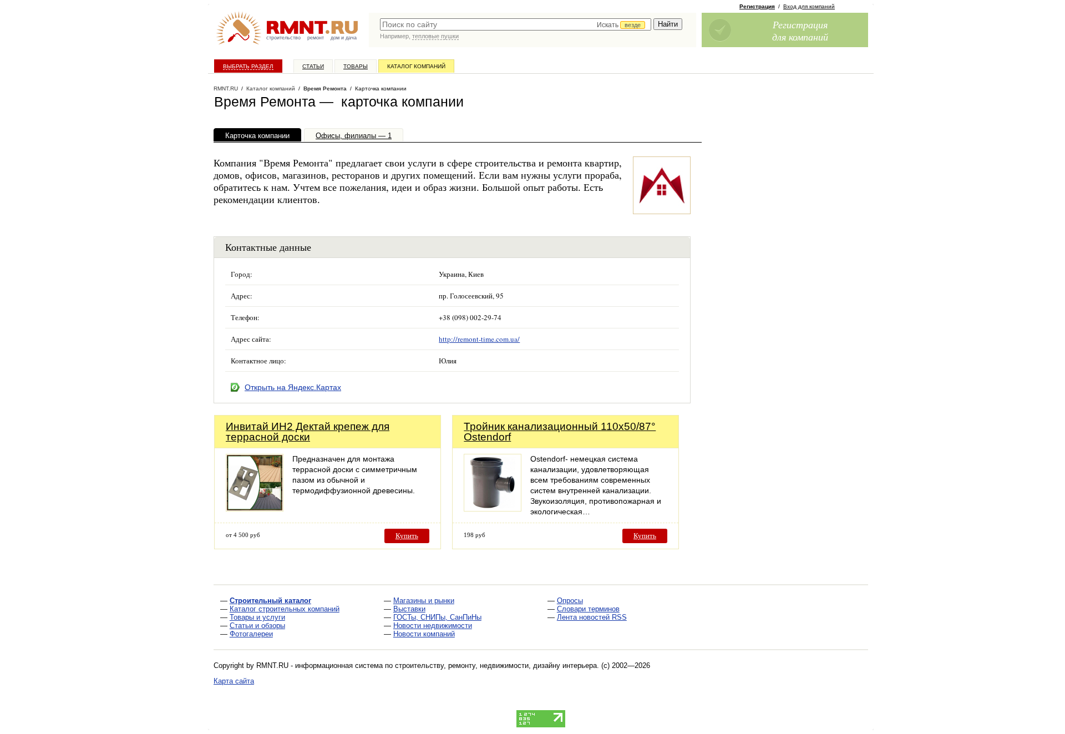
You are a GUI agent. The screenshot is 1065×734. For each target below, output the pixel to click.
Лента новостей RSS (592, 617)
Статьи (313, 66)
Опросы (570, 600)
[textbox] (515, 24)
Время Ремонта (325, 88)
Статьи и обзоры (257, 625)
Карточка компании (257, 135)
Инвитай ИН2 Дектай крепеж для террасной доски (307, 432)
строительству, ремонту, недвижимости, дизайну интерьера (496, 665)
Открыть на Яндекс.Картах (293, 387)
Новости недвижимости (432, 625)
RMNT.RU (226, 88)
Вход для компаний (809, 6)
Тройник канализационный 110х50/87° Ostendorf (560, 432)
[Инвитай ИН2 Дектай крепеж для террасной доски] (254, 508)
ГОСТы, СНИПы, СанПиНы (437, 617)
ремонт (315, 38)
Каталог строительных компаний (284, 609)
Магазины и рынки (423, 600)
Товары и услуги (257, 617)
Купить (406, 535)
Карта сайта (234, 681)
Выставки (409, 609)
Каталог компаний (416, 66)
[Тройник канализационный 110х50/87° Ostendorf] (492, 508)
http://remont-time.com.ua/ (479, 339)
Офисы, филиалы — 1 (354, 135)
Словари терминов (588, 609)
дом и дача (344, 38)
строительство (283, 38)
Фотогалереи (251, 634)
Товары (355, 66)
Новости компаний (424, 634)
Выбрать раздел (248, 66)
